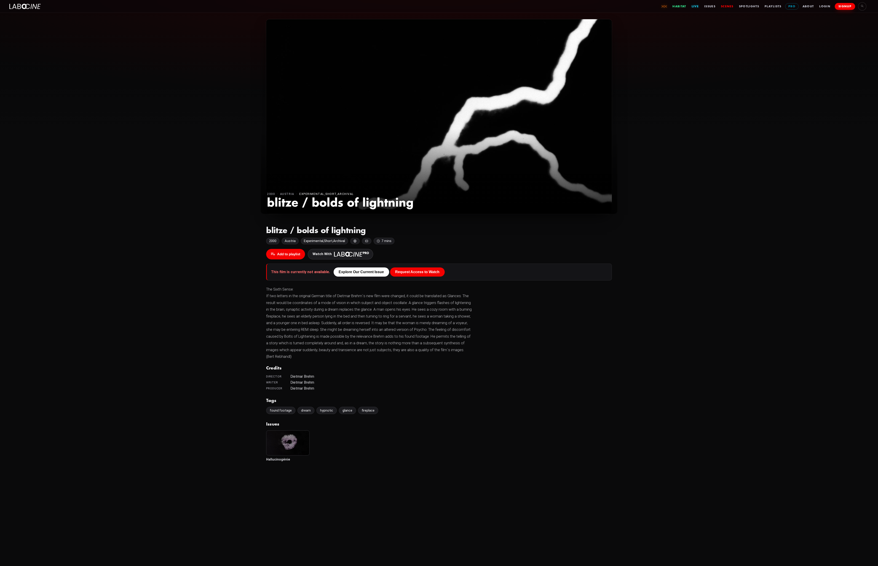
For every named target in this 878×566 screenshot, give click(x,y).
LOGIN (824, 6)
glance (347, 410)
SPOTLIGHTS (749, 6)
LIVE (695, 6)
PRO (791, 6)
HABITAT (679, 6)
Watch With (322, 254)
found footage (281, 410)
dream (306, 410)
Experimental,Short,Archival (326, 194)
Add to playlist (288, 254)
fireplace (368, 410)
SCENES (727, 6)
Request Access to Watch (417, 272)
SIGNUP (844, 6)
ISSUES (709, 6)
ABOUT (808, 6)
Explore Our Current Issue (361, 272)
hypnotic (326, 410)
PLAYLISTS (773, 6)
